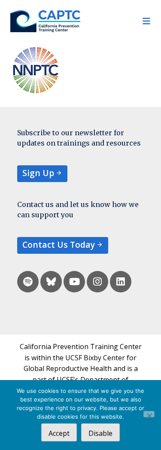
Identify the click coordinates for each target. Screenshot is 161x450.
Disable (100, 433)
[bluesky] (51, 281)
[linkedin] (120, 281)
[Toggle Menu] (116, 21)
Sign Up (38, 173)
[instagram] (97, 281)
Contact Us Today (58, 244)
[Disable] (149, 414)
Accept (59, 433)
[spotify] (28, 281)
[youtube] (74, 281)
